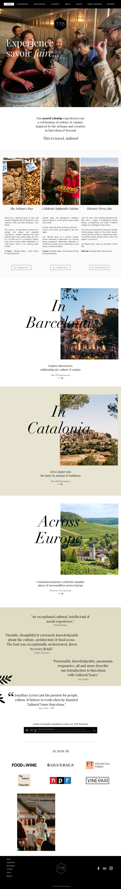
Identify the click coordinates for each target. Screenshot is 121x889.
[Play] (27, 730)
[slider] (95, 729)
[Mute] (92, 729)
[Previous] (13, 53)
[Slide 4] (63, 101)
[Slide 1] (59, 101)
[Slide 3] (61, 101)
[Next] (108, 53)
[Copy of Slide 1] (57, 101)
